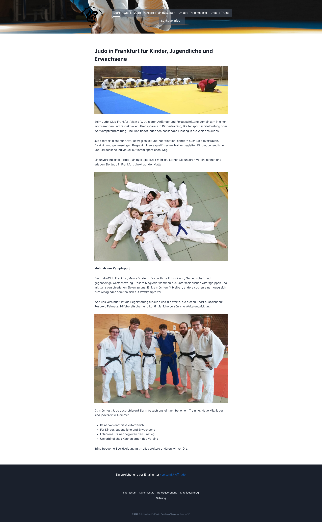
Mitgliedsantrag (189, 492)
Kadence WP (185, 514)
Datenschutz (146, 492)
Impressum (129, 492)
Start (116, 12)
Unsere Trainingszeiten (159, 12)
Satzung (161, 498)
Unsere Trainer (220, 12)
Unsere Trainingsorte (193, 12)
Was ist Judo (132, 12)
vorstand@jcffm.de (173, 474)
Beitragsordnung (167, 492)
